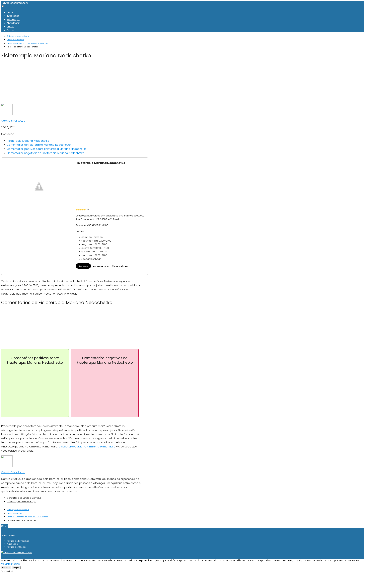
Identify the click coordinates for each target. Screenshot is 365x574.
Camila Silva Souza (13, 120)
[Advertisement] (71, 83)
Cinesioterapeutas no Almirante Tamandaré (87, 446)
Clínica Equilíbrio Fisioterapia (21, 501)
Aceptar (16, 568)
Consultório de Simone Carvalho (24, 497)
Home (10, 12)
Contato (11, 30)
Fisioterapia (13, 19)
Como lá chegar (120, 266)
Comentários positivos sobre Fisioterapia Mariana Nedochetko (47, 149)
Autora (10, 26)
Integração (13, 16)
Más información (10, 564)
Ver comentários (101, 266)
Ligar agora (83, 266)
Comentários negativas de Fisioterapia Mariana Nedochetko (45, 153)
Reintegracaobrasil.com (14, 3)
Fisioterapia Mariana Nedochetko (28, 141)
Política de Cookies (17, 546)
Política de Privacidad (18, 541)
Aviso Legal (12, 544)
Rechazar (6, 568)
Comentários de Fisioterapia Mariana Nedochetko (39, 144)
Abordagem (13, 23)
